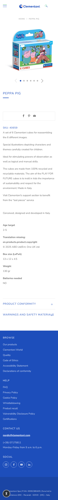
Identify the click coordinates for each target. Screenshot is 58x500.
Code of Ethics (10, 360)
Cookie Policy (10, 397)
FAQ (5, 387)
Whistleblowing (11, 403)
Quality (7, 355)
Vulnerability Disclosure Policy (19, 413)
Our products (10, 344)
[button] (20, 80)
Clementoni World (13, 349)
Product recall (10, 408)
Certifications (10, 419)
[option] (29, 50)
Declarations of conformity (17, 371)
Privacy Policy (10, 392)
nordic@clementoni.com (16, 435)
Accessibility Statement (15, 365)
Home (22, 19)
